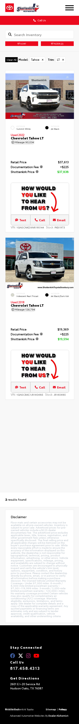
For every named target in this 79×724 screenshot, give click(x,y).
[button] (70, 94)
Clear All (11, 59)
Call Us (41, 20)
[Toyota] (9, 7)
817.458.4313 (25, 668)
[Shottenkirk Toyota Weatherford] (31, 8)
